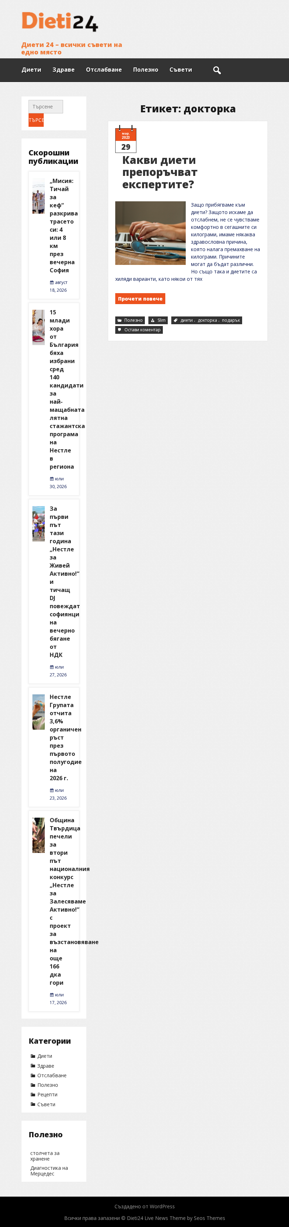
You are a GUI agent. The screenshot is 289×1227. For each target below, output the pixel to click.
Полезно (145, 69)
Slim (162, 320)
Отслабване (104, 69)
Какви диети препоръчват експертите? (160, 172)
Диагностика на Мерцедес (49, 1170)
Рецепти (47, 1094)
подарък (231, 320)
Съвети (181, 69)
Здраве (64, 69)
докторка (207, 320)
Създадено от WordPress (145, 1206)
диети (186, 320)
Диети (31, 69)
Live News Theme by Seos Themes (184, 1218)
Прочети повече (140, 298)
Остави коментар (143, 330)
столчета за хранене (45, 1156)
